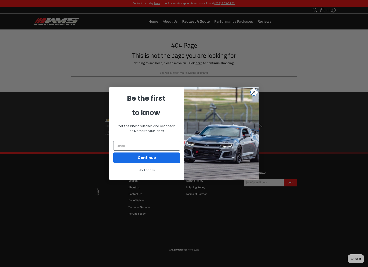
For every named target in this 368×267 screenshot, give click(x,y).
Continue (147, 157)
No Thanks (147, 170)
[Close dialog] (254, 92)
